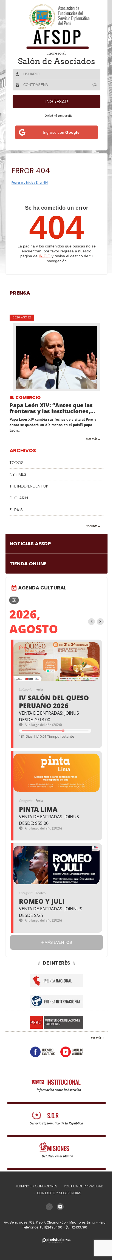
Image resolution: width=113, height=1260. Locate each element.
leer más (87, 438)
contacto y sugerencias (57, 1193)
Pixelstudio (55, 1240)
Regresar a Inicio (22, 182)
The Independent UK (29, 486)
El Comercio (25, 397)
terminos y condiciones (34, 1186)
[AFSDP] (54, 26)
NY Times (18, 474)
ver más (92, 1037)
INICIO (43, 256)
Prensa (20, 292)
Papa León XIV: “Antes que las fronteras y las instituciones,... (52, 408)
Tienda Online (28, 563)
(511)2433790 (74, 1227)
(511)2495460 (49, 1227)
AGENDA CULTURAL (42, 587)
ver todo (87, 526)
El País (16, 509)
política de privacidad (81, 1186)
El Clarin (19, 498)
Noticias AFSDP (30, 543)
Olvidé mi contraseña (56, 116)
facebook (40, 1052)
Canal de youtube (69, 1052)
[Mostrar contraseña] (93, 84)
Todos (17, 462)
